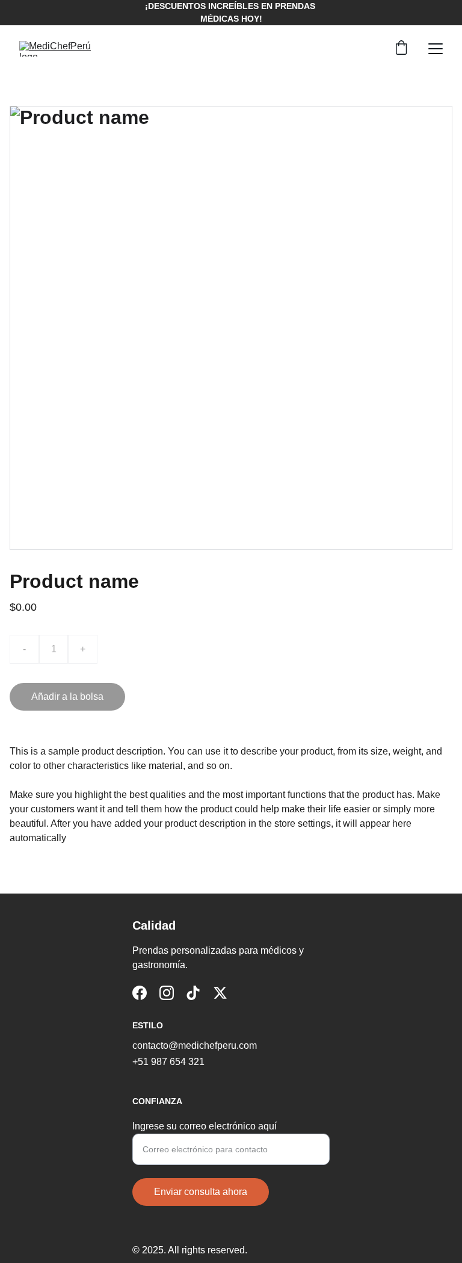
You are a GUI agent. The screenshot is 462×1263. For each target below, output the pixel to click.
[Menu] (435, 48)
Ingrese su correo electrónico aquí (204, 1126)
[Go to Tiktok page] (193, 993)
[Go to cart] (401, 49)
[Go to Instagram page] (166, 993)
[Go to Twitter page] (220, 993)
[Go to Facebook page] (139, 993)
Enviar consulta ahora (200, 1192)
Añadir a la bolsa (67, 696)
